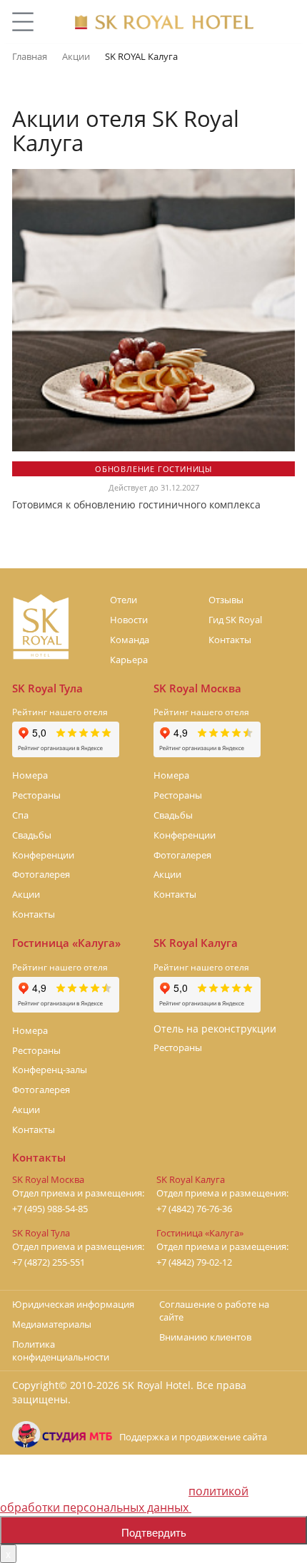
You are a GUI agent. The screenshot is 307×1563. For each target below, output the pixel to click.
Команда (129, 639)
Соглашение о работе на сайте (214, 1310)
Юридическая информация (73, 1304)
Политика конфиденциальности (60, 1350)
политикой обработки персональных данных (124, 1499)
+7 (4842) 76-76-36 (194, 1209)
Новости (129, 619)
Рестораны (36, 795)
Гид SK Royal (235, 619)
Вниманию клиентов (205, 1337)
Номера (30, 775)
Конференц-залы (49, 1069)
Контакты (229, 639)
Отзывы (225, 599)
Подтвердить (153, 1531)
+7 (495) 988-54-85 (50, 1209)
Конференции (43, 855)
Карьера (129, 659)
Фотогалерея (41, 874)
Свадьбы (31, 835)
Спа (20, 815)
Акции (26, 894)
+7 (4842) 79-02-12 (194, 1262)
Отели (123, 599)
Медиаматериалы (51, 1324)
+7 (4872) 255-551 (48, 1262)
